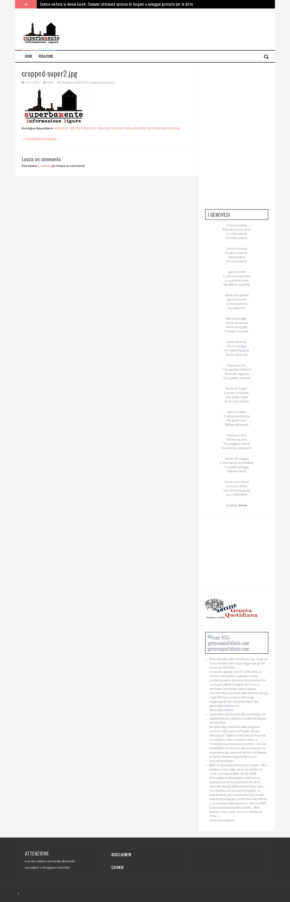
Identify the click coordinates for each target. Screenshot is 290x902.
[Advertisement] (142, 24)
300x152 (88, 128)
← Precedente (31, 139)
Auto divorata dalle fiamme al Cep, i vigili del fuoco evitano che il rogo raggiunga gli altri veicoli (238, 663)
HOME (28, 56)
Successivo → (51, 139)
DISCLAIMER (121, 854)
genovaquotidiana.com (229, 648)
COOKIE (117, 867)
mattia (50, 82)
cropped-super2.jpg (102, 82)
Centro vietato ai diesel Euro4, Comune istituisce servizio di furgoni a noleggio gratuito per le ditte (116, 4)
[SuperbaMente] (43, 33)
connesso (44, 166)
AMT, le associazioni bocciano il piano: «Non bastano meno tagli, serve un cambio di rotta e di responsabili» (238, 769)
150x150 (74, 128)
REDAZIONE (46, 56)
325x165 (60, 128)
